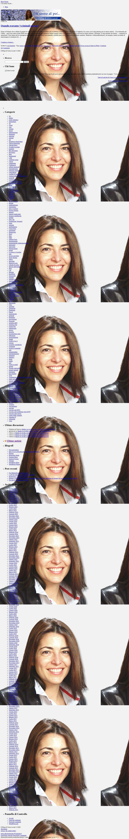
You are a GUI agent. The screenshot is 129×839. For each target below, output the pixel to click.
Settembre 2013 (14, 753)
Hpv (10, 236)
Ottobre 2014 (13, 730)
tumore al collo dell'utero (17, 383)
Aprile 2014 (13, 741)
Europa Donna (13, 210)
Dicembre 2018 (14, 639)
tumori (11, 403)
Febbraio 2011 (13, 810)
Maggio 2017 (13, 674)
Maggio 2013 (13, 761)
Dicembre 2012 (14, 770)
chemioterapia (13, 169)
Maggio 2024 (13, 527)
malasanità (12, 276)
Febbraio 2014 (13, 744)
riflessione (12, 335)
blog (10, 154)
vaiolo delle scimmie (15, 415)
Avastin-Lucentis (14, 147)
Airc (10, 127)
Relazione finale (14, 455)
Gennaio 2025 (13, 514)
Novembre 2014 (14, 728)
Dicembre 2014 (14, 726)
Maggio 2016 (13, 695)
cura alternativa (14, 190)
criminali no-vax (37, 46)
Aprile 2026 (13, 494)
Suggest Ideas (13, 457)
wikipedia (12, 419)
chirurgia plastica (14, 170)
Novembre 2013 (14, 750)
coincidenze (12, 172)
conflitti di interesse (15, 174)
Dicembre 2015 (14, 704)
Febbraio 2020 (13, 617)
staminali (12, 355)
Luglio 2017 (13, 670)
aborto (11, 118)
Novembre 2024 (14, 518)
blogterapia (12, 156)
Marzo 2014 (13, 742)
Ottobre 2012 (13, 773)
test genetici (12, 374)
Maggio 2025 (13, 507)
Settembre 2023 (14, 541)
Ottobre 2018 (13, 643)
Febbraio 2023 (13, 552)
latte (10, 254)
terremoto (12, 372)
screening (12, 346)
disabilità (12, 196)
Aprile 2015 (13, 719)
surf (10, 363)
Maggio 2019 (13, 632)
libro (10, 268)
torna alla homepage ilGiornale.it (11, 833)
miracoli (11, 297)
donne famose (13, 201)
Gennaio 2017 (13, 681)
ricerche (11, 332)
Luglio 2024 (13, 523)
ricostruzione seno (14, 334)
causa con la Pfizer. (25, 46)
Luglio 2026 (13, 489)
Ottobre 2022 (13, 559)
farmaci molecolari (15, 214)
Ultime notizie (14, 441)
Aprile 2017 (13, 675)
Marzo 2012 (13, 786)
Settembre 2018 (14, 645)
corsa (10, 185)
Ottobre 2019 (13, 625)
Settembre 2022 (14, 561)
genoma (11, 225)
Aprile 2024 (13, 529)
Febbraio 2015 (13, 723)
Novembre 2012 (14, 772)
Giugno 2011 (13, 802)
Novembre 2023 (14, 538)
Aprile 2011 (12, 806)
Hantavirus (12, 232)
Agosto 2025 (13, 503)
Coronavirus (13, 180)
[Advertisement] (20, 96)
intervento (12, 247)
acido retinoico (13, 120)
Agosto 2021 (13, 585)
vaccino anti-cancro (15, 413)
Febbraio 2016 (13, 701)
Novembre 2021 (14, 579)
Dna (10, 199)
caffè (10, 158)
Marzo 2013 (13, 764)
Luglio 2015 (13, 713)
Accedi (11, 818)
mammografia (13, 281)
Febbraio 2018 (13, 657)
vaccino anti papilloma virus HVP (19, 412)
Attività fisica (13, 145)
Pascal (11, 312)
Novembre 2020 (14, 601)
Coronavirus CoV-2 (15, 181)
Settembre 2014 (14, 732)
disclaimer (4, 829)
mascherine (12, 283)
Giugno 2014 (13, 737)
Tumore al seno (14, 390)
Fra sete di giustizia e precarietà (19, 480)
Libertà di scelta (14, 265)
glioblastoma (13, 227)
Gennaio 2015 (13, 724)
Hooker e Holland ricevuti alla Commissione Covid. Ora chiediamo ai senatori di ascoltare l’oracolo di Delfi (43, 478)
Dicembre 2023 (14, 536)
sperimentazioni (14, 354)
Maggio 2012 (13, 782)
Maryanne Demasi (58, 46)
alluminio (12, 134)
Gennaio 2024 (13, 534)
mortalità (11, 299)
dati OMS (12, 192)
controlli (11, 178)
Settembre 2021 (14, 583)
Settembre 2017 (14, 666)
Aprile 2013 (13, 762)
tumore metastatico (15, 401)
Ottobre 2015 (13, 708)
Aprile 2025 (13, 509)
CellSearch (12, 165)
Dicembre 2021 (14, 577)
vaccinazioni (11, 46)
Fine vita (11, 219)
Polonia (71, 46)
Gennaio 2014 (13, 746)
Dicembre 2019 (14, 621)
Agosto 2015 (13, 712)
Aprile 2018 (13, 654)
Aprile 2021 (13, 592)
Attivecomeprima (14, 143)
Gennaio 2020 (13, 619)
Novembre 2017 (14, 663)
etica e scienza (13, 209)
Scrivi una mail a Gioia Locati (117, 81)
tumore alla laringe (15, 394)
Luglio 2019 (13, 628)
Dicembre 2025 (14, 498)
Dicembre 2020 (14, 599)
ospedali (11, 306)
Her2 (10, 234)
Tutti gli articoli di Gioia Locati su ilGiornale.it (112, 77)
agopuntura (12, 122)
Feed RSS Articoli (6, 835)
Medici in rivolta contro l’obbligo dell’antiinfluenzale (38, 429)
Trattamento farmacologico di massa (20, 377)
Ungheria (103, 46)
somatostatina (13, 352)
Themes (11, 461)
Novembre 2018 (14, 641)
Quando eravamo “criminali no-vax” (20, 25)
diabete (11, 194)
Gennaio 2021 (13, 597)
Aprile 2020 (13, 614)
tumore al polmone (15, 388)
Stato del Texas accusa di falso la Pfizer (86, 46)
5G (10, 116)
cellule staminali (14, 167)
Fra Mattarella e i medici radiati (19, 473)
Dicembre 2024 (14, 516)
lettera (11, 259)
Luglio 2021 (13, 587)
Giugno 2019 (13, 630)
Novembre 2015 (14, 706)
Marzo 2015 (13, 721)
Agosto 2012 (13, 777)
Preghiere (12, 317)
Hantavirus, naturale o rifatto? (18, 476)
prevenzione (13, 319)
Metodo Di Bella (14, 296)
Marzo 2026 (13, 496)
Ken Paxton (47, 46)
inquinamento (13, 241)
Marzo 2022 (13, 572)
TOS (10, 375)
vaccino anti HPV (14, 410)
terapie (11, 366)
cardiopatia (12, 163)
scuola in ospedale (14, 348)
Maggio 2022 (13, 568)
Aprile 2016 (13, 697)
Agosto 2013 (13, 755)
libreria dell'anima (14, 267)
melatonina (12, 287)
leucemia (12, 261)
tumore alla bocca (14, 392)
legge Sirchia (13, 258)
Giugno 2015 (13, 715)
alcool (11, 131)
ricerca (11, 330)
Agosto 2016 (13, 690)
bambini (11, 149)
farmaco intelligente (15, 216)
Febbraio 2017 (13, 679)
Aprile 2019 (13, 634)
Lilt (10, 270)
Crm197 (11, 189)
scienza (11, 343)
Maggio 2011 (13, 804)
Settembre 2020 (14, 605)
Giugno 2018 (13, 650)
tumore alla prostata (15, 395)
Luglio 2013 (13, 757)
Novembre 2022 (14, 558)
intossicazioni (13, 248)
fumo (10, 223)
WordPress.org (13, 824)
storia (10, 359)
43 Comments (5, 48)
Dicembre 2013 (14, 748)
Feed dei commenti (15, 822)
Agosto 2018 (13, 646)
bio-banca (12, 152)
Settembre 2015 (14, 710)
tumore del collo (14, 399)
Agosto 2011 (13, 799)
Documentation (14, 450)
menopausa (12, 290)
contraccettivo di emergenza (18, 176)
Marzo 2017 (13, 677)
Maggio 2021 (13, 590)
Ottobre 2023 (13, 539)
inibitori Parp (13, 239)
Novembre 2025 (14, 499)
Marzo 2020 (13, 616)
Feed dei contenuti (15, 820)
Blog (6, 7)
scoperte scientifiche (15, 345)
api (10, 140)
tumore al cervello (14, 381)
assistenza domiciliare (16, 141)
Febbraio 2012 (13, 788)
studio (11, 361)
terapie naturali (13, 370)
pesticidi (11, 316)
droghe (11, 203)
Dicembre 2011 (14, 791)
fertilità (11, 218)
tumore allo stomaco (15, 397)
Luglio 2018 (13, 648)
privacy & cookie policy (8, 831)
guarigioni (12, 230)
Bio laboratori (13, 151)
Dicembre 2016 (14, 683)
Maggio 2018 (13, 652)
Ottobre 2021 (13, 581)
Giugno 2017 (13, 672)
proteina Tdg (13, 325)
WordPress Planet (14, 464)
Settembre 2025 (14, 501)
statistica (11, 357)
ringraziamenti (13, 337)
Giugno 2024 (13, 525)
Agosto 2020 (13, 606)
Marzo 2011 (13, 808)
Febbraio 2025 (13, 512)
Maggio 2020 (13, 612)
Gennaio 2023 (13, 554)
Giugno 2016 (13, 694)
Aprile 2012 (13, 784)
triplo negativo (13, 379)
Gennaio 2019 (13, 637)
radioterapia (12, 328)
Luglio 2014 (13, 735)
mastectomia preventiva (16, 285)
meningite (12, 288)
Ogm (10, 301)
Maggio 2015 (13, 717)
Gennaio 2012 (13, 790)
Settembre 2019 (14, 626)
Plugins (11, 453)
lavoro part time (14, 256)
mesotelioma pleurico (15, 292)
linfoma (11, 272)
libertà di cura (13, 263)
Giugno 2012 (13, 781)
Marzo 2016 (13, 699)
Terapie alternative (15, 368)
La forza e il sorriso (15, 252)
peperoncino (13, 314)
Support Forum (14, 459)
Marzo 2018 (13, 655)
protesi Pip (12, 326)
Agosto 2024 (13, 521)
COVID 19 (12, 187)
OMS (66, 46)
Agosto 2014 (13, 733)
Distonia (11, 198)
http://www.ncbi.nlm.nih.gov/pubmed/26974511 (24, 452)
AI (10, 123)
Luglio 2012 (13, 779)
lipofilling (12, 274)
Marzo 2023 (13, 550)
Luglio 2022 (13, 565)
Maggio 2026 (13, 492)
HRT (10, 238)
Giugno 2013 (13, 759)
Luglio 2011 (13, 801)
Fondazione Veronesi (15, 221)
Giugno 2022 (13, 567)
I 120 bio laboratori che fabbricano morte (22, 475)
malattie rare (13, 279)
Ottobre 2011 (13, 795)
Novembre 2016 (14, 684)
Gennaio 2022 (13, 576)
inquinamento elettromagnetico (18, 243)
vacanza (11, 404)
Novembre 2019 (14, 623)
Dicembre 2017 (14, 661)
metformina (12, 294)
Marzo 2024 (13, 530)
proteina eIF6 (13, 323)
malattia (11, 277)
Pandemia (12, 310)
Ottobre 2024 (13, 519)
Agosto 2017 (13, 668)
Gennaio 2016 (13, 703)
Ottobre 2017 (13, 665)
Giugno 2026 (13, 490)
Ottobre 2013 (13, 752)
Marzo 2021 (13, 594)
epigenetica (12, 207)
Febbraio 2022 (13, 574)
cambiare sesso (13, 160)
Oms (10, 305)
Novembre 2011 (14, 793)
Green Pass (12, 228)
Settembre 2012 (14, 775)
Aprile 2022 (13, 570)
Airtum (11, 129)
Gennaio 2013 (13, 768)
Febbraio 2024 (13, 532)
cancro (11, 161)
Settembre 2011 (14, 797)
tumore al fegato (14, 384)
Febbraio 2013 (13, 766)
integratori (12, 245)
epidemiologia (13, 205)
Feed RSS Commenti (19, 835)
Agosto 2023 (13, 543)
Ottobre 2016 (13, 686)
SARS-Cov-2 (13, 341)
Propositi (12, 321)
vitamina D (12, 417)
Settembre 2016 (14, 688)
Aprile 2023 (13, 548)
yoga (10, 421)
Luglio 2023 (13, 545)
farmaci (11, 212)
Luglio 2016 (13, 692)
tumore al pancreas (15, 386)
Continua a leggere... (7, 42)
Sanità (11, 339)
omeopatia (12, 303)
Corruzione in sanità (15, 183)
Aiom (10, 125)
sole (10, 350)
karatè (11, 250)
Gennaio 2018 (13, 659)
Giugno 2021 (13, 588)
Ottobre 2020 (13, 603)
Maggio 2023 (13, 547)
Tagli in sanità (13, 365)
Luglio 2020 (13, 608)
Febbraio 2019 (13, 636)
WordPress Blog (14, 462)
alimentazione (13, 132)
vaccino (11, 408)
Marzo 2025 (13, 510)
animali (11, 138)
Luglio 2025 (13, 505)
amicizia (11, 136)
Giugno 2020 (13, 610)
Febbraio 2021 (13, 596)
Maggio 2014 (13, 739)
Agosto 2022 (13, 563)
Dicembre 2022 (14, 556)
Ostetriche (12, 308)
